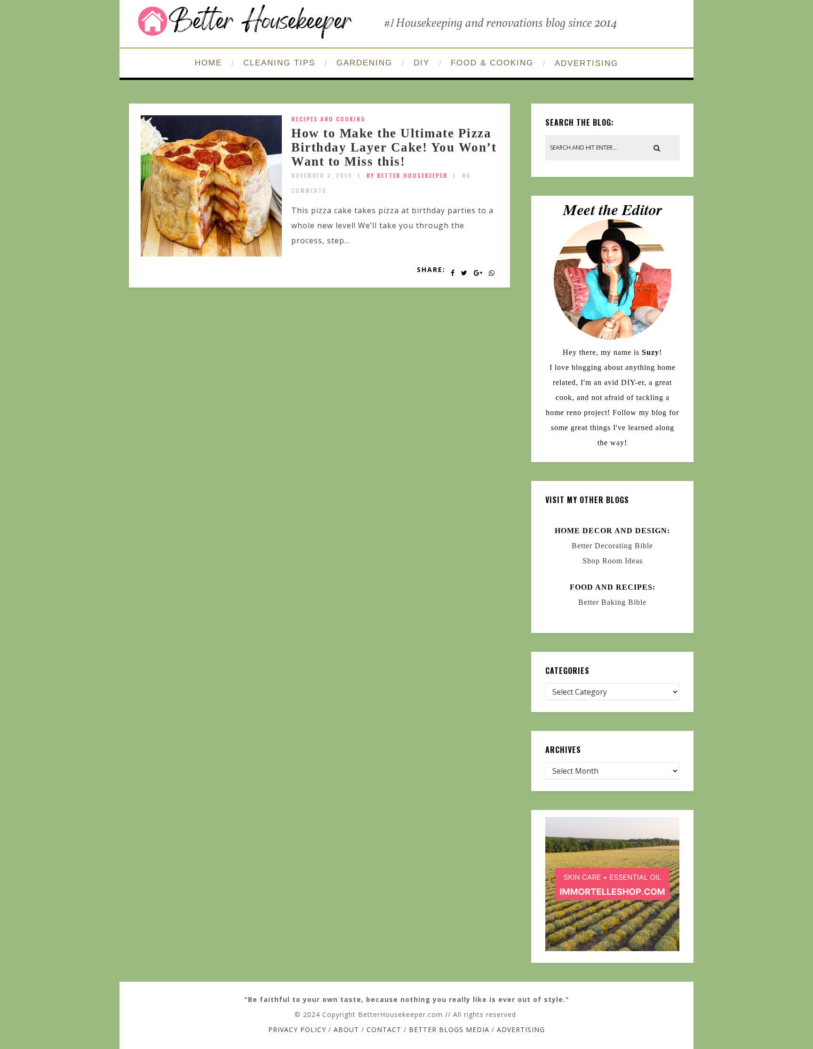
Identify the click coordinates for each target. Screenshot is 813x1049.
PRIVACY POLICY (297, 1029)
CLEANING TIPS (279, 62)
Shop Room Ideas (612, 561)
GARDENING (364, 62)
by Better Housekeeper (407, 175)
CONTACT (384, 1029)
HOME (208, 62)
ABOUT (346, 1029)
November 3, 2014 (321, 175)
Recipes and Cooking (328, 119)
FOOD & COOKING (492, 62)
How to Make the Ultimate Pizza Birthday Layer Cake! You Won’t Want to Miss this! (393, 147)
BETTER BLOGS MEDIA (449, 1029)
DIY (422, 62)
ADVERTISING (586, 63)
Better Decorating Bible (612, 546)
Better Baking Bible (612, 602)
